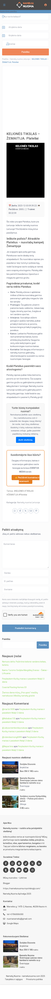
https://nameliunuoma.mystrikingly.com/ (21, 888)
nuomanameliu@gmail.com (19, 919)
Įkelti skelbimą (25, 440)
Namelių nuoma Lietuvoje (20, 59)
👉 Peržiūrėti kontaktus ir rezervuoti (27, 479)
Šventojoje (24, 786)
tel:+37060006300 (15, 914)
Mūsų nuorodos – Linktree (15, 878)
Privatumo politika (34, 979)
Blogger (6, 883)
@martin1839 (8, 709)
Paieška (6, 639)
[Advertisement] (25, 96)
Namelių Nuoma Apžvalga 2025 (17, 894)
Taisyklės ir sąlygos (14, 979)
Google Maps (13, 923)
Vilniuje (23, 804)
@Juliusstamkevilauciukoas (15, 728)
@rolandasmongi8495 (12, 737)
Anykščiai (24, 767)
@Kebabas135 (8, 718)
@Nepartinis (7, 746)
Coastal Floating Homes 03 (14, 687)
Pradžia (5, 59)
